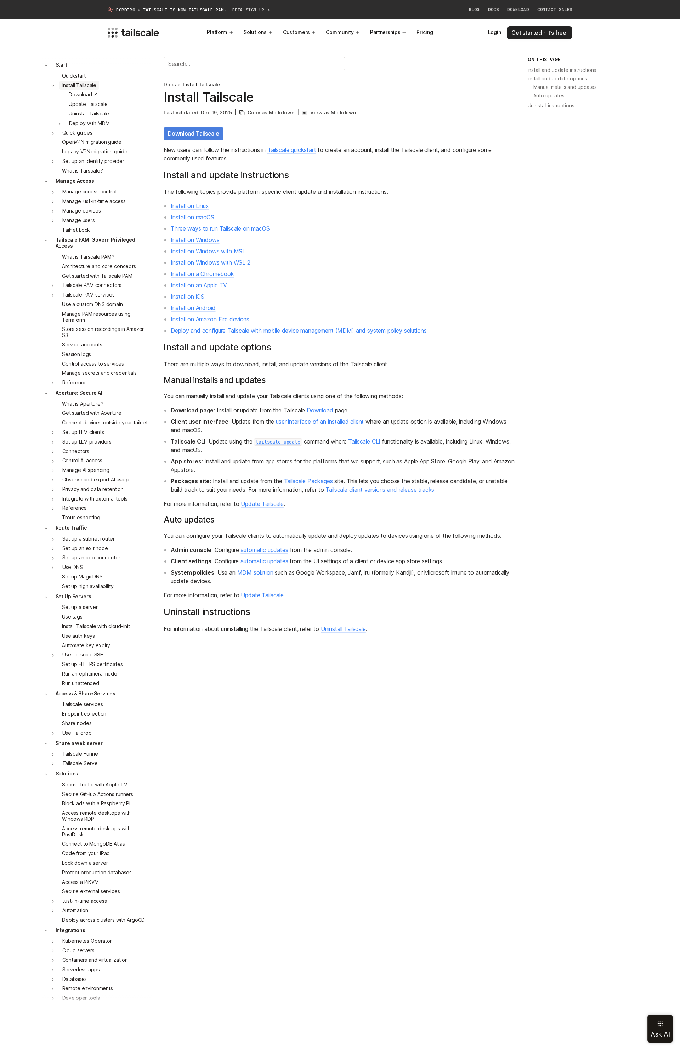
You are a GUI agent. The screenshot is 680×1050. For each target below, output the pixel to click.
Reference (74, 382)
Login (494, 32)
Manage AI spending (85, 470)
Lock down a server (85, 863)
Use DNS (72, 567)
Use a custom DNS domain (92, 304)
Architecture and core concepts (99, 266)
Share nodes (76, 723)
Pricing (424, 32)
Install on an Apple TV (199, 285)
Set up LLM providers (87, 442)
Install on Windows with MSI (207, 251)
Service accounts (82, 344)
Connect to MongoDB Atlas (93, 844)
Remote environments (87, 989)
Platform (217, 32)
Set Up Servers (73, 596)
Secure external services (91, 891)
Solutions (255, 32)
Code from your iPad (86, 854)
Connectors (76, 451)
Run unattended (80, 683)
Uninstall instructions (551, 106)
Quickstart (74, 76)
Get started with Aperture (91, 413)
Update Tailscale (88, 104)
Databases (74, 979)
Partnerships (385, 32)
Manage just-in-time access (94, 201)
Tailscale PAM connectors (92, 285)
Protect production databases (97, 872)
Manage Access (75, 181)
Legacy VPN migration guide (94, 152)
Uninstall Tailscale (89, 114)
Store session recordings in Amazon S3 (103, 332)
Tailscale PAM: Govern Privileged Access (96, 243)
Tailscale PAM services (88, 295)
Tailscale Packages (308, 481)
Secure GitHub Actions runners (97, 794)
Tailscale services (82, 704)
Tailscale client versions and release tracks (379, 489)
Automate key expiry (86, 645)
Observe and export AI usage (96, 479)
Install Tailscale (79, 85)
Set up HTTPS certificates (92, 664)
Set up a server (80, 607)
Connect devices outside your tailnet (105, 423)
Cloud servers (78, 951)
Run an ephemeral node (89, 674)
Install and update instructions (562, 70)
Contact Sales (554, 9)
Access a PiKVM (80, 882)
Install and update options (557, 79)
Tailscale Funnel (80, 754)
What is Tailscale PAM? (88, 257)
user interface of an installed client (320, 421)
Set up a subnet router (88, 539)
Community (340, 32)
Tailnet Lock (76, 230)
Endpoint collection (84, 714)
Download (518, 9)
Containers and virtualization (95, 960)
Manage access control (89, 192)
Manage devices (81, 211)
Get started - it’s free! (539, 32)
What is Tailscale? (82, 171)
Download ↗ (83, 95)
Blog (474, 9)
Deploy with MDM (89, 123)
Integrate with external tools (95, 499)
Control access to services (93, 364)
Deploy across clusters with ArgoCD (103, 920)
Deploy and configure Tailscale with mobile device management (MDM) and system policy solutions (298, 330)
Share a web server (79, 743)
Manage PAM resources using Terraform (96, 317)
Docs (493, 9)
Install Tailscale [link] (201, 85)
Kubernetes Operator (87, 941)
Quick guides (77, 133)
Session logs (76, 354)
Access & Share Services (85, 693)
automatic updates (264, 549)
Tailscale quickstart (291, 149)
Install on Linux (190, 205)
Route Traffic (71, 528)
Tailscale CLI (364, 441)
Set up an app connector (91, 558)
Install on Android (193, 307)
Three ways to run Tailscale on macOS (220, 228)
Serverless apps (81, 969)
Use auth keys (78, 636)
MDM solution (255, 572)
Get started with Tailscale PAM (97, 276)
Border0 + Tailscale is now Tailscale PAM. (193, 9)
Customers (296, 32)
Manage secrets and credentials (99, 373)
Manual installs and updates (565, 87)
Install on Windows (195, 239)
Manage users (78, 220)
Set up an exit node (85, 548)
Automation (75, 910)
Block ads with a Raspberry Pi (96, 804)
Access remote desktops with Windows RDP (96, 816)
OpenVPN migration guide (91, 142)
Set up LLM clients (83, 432)
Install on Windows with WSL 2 (210, 262)
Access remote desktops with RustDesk (96, 831)
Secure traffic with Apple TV (94, 784)
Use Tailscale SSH (83, 655)
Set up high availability (88, 586)
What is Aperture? (82, 404)
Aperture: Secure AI (79, 393)
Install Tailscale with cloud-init (96, 626)
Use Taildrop (77, 733)
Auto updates (549, 96)
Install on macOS (192, 217)
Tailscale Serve (80, 764)
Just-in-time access (84, 901)
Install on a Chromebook (202, 273)
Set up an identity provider (93, 161)
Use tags (72, 617)
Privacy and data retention (93, 489)
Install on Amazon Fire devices (210, 319)
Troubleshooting (81, 518)
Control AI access (82, 461)
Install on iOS (187, 296)
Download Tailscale (193, 133)
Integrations (70, 930)
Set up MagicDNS (82, 577)
